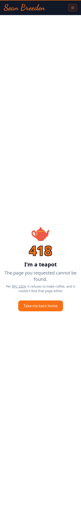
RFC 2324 (19, 286)
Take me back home (41, 305)
